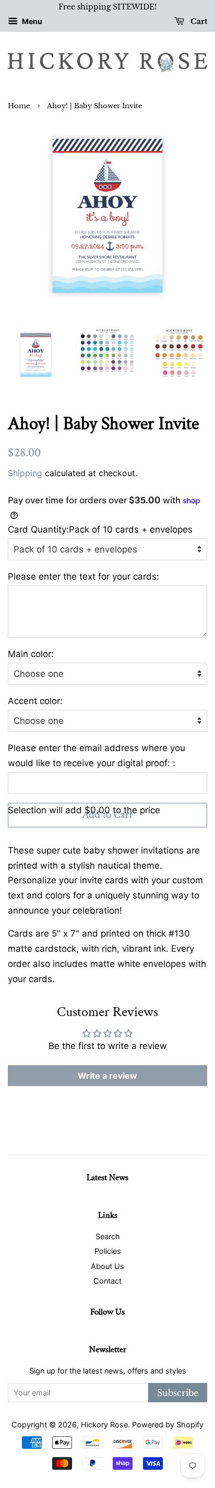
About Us (107, 1266)
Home (19, 106)
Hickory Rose (104, 1424)
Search (107, 1236)
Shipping (25, 473)
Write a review (107, 1075)
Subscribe (177, 1393)
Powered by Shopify (168, 1424)
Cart (197, 21)
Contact (107, 1280)
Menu (31, 21)
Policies (107, 1251)
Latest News (107, 1177)
